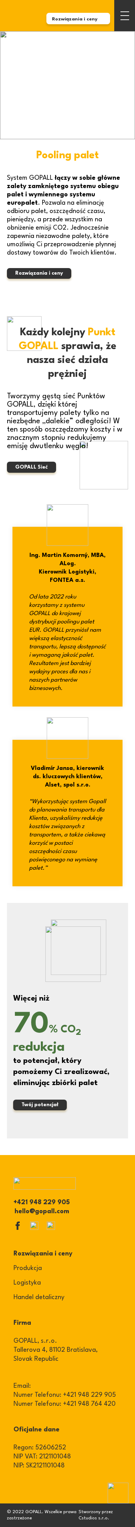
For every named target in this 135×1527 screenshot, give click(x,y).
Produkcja (28, 1268)
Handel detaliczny (39, 1297)
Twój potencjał (39, 1105)
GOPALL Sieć (31, 467)
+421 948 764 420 (89, 1404)
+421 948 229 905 (42, 1202)
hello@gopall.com (42, 1211)
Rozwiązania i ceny (39, 273)
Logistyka (27, 1283)
